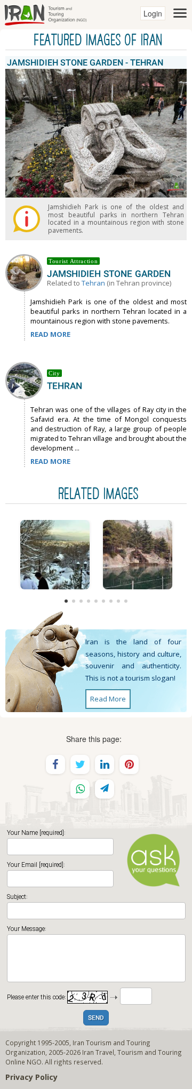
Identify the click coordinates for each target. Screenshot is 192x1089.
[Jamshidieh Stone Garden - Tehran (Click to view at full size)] (54, 554)
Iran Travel (98, 1052)
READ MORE (50, 334)
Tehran (93, 283)
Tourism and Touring (149, 1052)
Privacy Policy (31, 1077)
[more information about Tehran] (26, 379)
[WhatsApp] (80, 789)
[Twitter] (80, 764)
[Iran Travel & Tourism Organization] (45, 13)
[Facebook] (55, 764)
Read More (108, 699)
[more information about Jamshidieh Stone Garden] (26, 271)
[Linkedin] (104, 764)
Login (152, 13)
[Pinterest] (129, 764)
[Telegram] (104, 789)
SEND (96, 1018)
